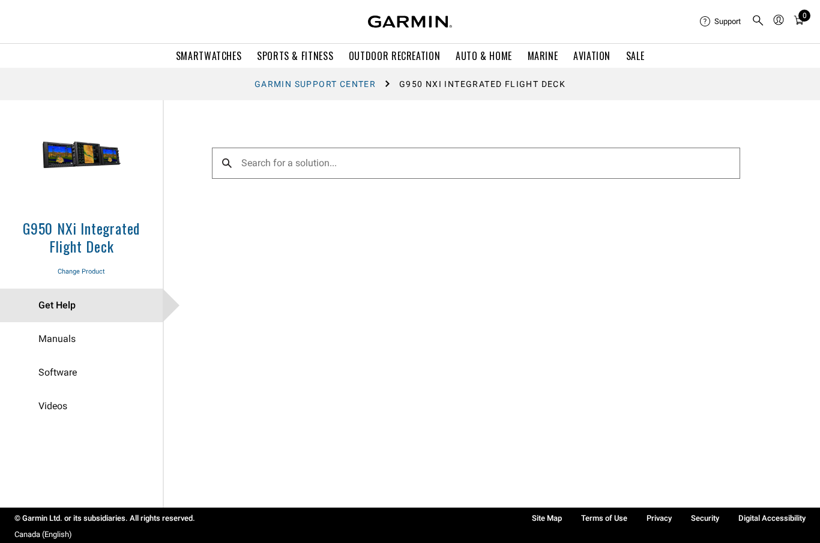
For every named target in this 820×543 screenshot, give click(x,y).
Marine (543, 56)
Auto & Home (484, 56)
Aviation (591, 56)
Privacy (659, 518)
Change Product (81, 271)
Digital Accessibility (772, 518)
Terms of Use (604, 518)
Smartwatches (209, 56)
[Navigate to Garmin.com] (410, 21)
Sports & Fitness (295, 56)
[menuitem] (721, 21)
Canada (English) (43, 534)
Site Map (547, 518)
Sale (635, 56)
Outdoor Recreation (395, 56)
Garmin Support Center (315, 84)
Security (705, 518)
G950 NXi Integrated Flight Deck (81, 237)
